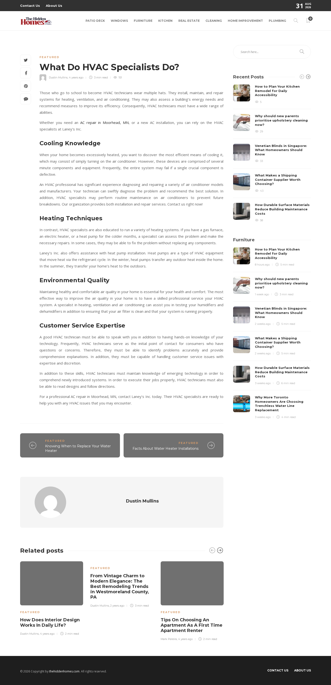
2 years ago (117, 605)
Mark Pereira (169, 639)
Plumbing (277, 21)
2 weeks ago (263, 324)
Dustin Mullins (58, 77)
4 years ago (76, 77)
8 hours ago (262, 264)
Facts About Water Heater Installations (165, 448)
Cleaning (213, 21)
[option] (51, 597)
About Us (54, 6)
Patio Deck (95, 21)
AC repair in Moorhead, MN (104, 122)
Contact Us (30, 6)
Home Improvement (245, 21)
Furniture (143, 21)
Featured (49, 57)
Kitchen (165, 21)
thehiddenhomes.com (64, 671)
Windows (119, 21)
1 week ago (262, 294)
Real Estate (189, 21)
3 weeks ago (263, 383)
